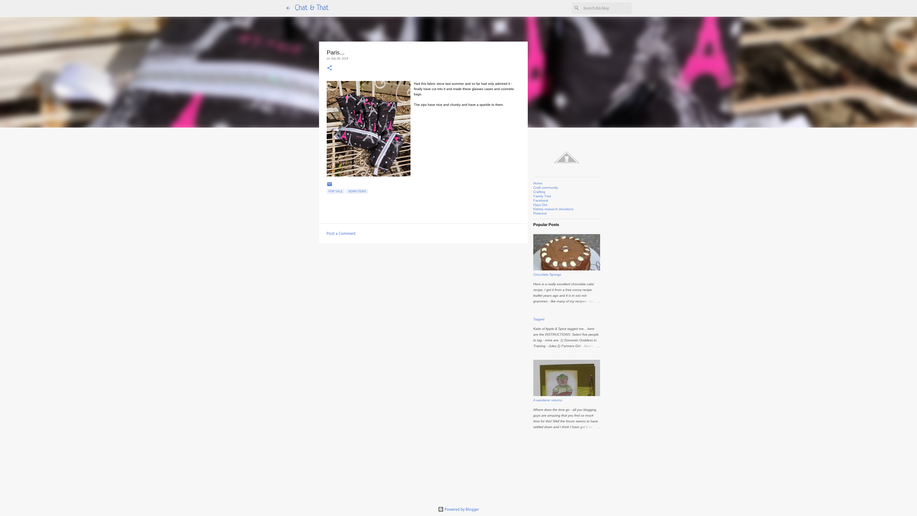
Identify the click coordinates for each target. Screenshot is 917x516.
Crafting (539, 192)
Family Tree (542, 196)
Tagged (538, 319)
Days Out (540, 205)
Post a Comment (341, 233)
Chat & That (312, 8)
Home (537, 183)
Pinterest (540, 213)
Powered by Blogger (461, 509)
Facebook (540, 200)
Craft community (545, 187)
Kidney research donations (553, 209)
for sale (336, 191)
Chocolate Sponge (547, 274)
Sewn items (357, 191)
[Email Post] (329, 186)
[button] (329, 68)
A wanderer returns (547, 400)
